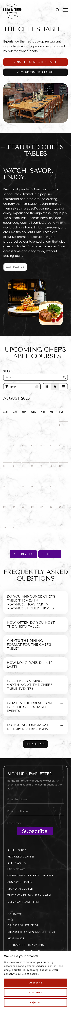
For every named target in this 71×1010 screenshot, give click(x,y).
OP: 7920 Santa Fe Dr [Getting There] (23, 925)
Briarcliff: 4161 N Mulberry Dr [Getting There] (31, 931)
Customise (35, 992)
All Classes (16, 863)
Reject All (35, 1002)
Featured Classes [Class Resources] (21, 856)
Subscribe (35, 831)
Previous (26, 554)
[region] (35, 980)
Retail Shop (16, 850)
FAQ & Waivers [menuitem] (16, 869)
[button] (57, 10)
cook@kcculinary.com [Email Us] (26, 945)
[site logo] (12, 11)
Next (46, 554)
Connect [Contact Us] (14, 914)
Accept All (35, 982)
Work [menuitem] (10, 920)
